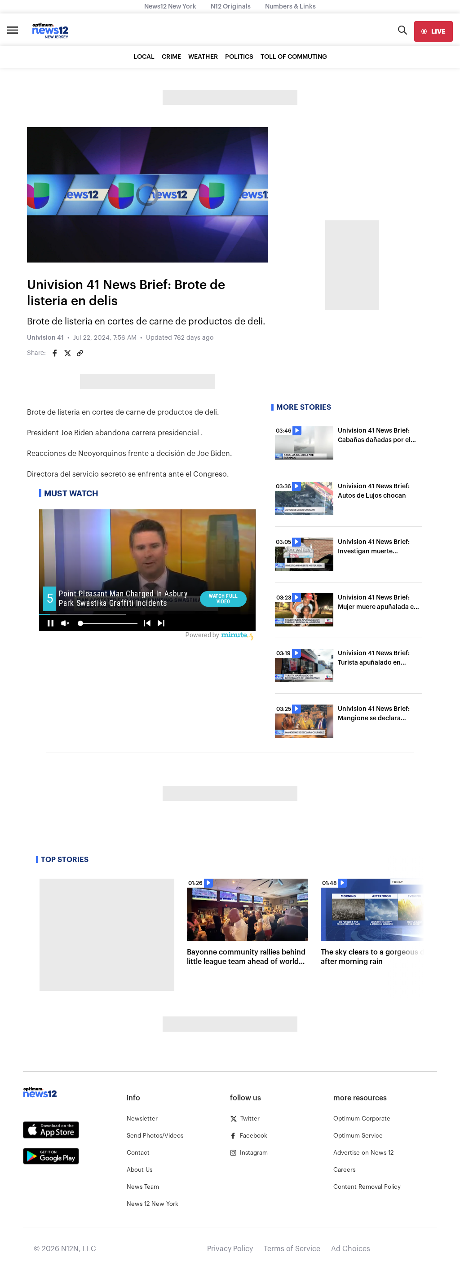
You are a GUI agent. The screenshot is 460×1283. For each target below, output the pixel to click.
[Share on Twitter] (67, 353)
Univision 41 (45, 338)
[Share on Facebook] (54, 353)
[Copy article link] (80, 353)
